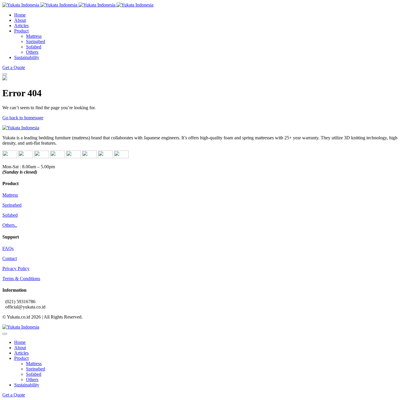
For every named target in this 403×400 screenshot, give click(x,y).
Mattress (10, 194)
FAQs (8, 248)
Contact (9, 258)
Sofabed (10, 215)
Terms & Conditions (21, 278)
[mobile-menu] (4, 74)
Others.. (9, 225)
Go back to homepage (22, 117)
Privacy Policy (16, 268)
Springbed (12, 205)
